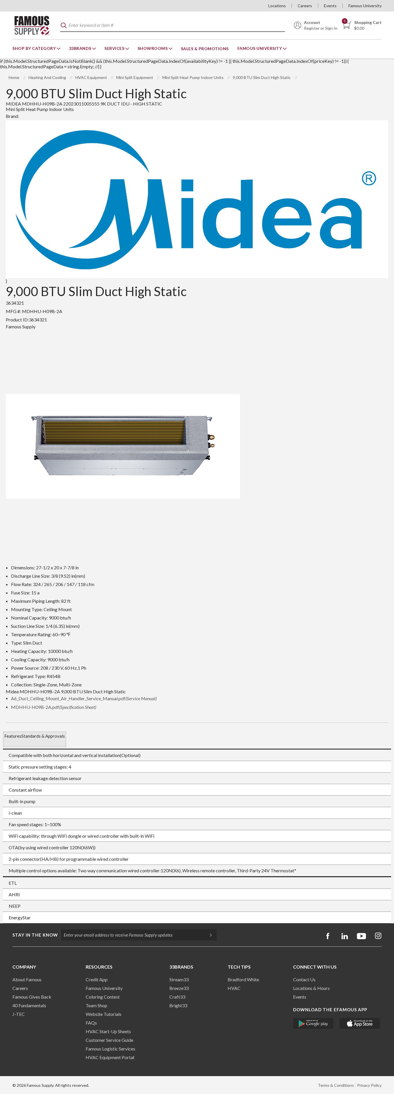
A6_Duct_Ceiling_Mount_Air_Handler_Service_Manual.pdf (84, 698)
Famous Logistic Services (110, 1048)
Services (114, 48)
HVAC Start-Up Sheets (108, 1031)
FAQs (91, 1022)
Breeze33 (179, 988)
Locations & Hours (311, 988)
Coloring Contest (103, 996)
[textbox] (172, 25)
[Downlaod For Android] (313, 1023)
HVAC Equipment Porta (109, 1057)
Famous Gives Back (31, 996)
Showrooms (153, 48)
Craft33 (177, 996)
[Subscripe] (208, 935)
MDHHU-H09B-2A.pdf (53, 707)
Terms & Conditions (336, 1085)
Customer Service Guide (109, 1040)
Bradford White (243, 979)
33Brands (81, 48)
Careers (305, 5)
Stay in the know (35, 934)
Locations (277, 5)
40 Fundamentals (29, 1005)
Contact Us (304, 979)
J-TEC (18, 1014)
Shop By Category (34, 48)
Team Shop (96, 1005)
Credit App (97, 979)
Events (330, 5)
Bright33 (178, 1005)
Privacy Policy (369, 1085)
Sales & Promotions (205, 48)
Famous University (365, 5)
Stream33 (179, 979)
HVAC (234, 988)
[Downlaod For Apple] (359, 1023)
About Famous (27, 979)
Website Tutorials (103, 1014)
